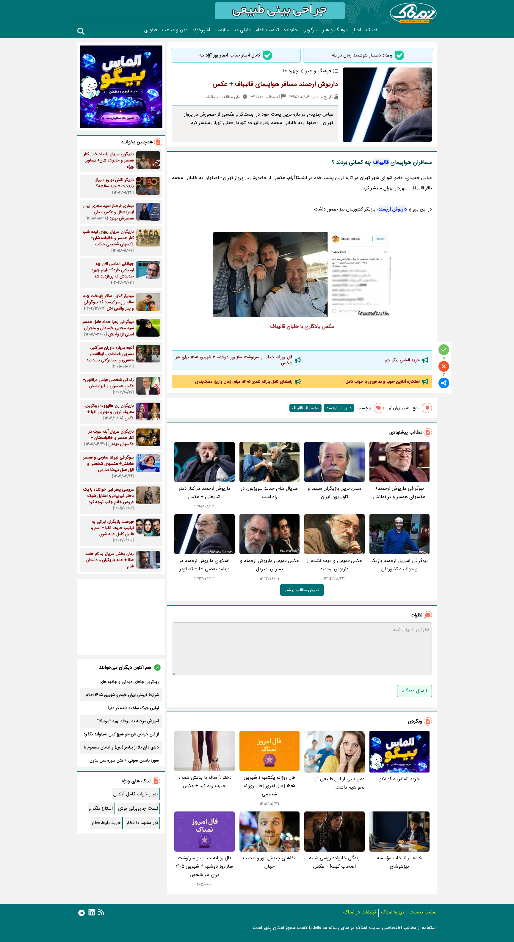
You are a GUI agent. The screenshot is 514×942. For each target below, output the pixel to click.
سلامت (222, 30)
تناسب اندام (267, 30)
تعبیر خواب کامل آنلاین (135, 794)
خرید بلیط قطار (106, 822)
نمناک (371, 30)
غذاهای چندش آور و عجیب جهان (269, 862)
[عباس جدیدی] (302, 274)
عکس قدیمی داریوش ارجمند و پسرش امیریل (269, 565)
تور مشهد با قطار (142, 822)
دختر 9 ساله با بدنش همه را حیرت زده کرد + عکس (204, 781)
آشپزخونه (201, 30)
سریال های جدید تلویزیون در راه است (269, 492)
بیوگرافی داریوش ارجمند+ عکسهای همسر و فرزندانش (399, 492)
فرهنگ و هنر (334, 30)
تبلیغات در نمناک (359, 912)
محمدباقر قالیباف (305, 408)
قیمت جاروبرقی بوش (138, 808)
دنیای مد (242, 30)
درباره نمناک (392, 912)
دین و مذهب (175, 30)
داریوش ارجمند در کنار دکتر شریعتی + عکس (204, 492)
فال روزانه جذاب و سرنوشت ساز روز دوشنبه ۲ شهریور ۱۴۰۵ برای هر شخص (234, 360)
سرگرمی (310, 30)
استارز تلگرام (101, 808)
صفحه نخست (423, 912)
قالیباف (381, 162)
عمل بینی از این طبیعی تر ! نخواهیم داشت (338, 783)
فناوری (150, 30)
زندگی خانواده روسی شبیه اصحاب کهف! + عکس (334, 862)
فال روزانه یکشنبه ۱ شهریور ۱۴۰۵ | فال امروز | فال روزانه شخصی (269, 786)
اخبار (356, 30)
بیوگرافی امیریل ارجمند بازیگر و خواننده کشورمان (399, 565)
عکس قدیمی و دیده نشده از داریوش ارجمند (334, 565)
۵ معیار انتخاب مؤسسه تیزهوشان (399, 862)
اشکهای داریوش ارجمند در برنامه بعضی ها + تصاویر (204, 565)
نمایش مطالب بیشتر (302, 590)
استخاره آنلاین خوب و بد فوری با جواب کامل (383, 381)
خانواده (291, 30)
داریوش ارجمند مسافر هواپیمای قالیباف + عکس (275, 84)
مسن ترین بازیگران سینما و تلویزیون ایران (334, 492)
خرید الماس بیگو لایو (402, 360)
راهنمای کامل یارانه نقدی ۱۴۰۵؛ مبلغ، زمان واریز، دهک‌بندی (243, 381)
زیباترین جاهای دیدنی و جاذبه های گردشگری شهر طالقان (129, 682)
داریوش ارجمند (392, 209)
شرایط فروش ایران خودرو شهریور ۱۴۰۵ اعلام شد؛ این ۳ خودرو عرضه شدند (122, 695)
